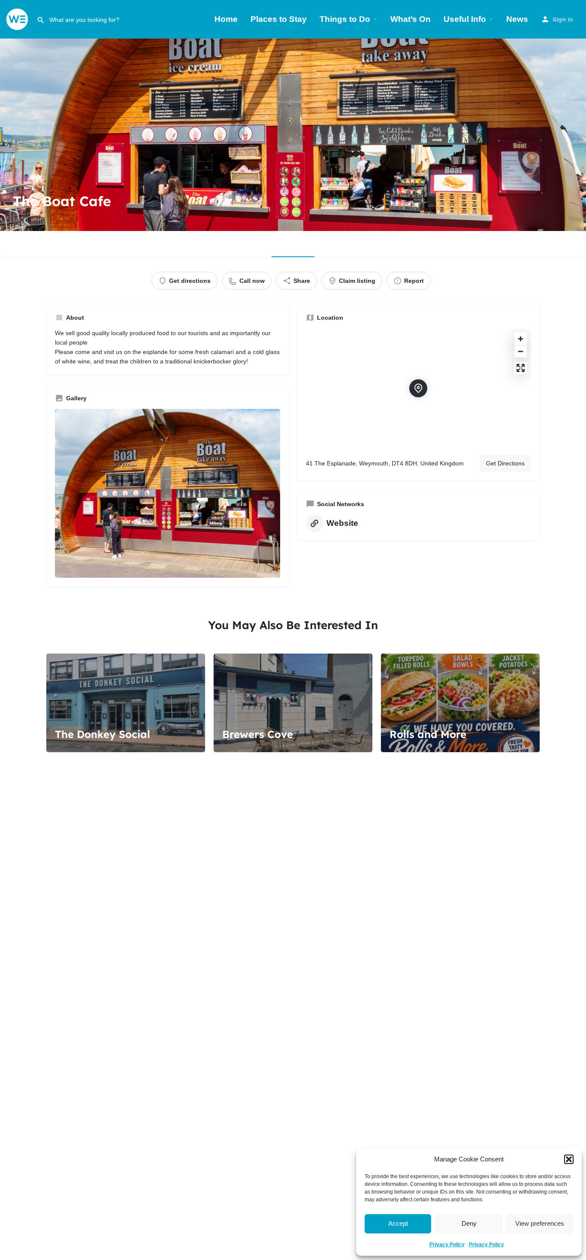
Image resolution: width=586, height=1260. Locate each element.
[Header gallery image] (293, 134)
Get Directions (505, 463)
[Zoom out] (520, 351)
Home (226, 19)
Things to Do (345, 19)
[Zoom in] (520, 339)
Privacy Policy (447, 1245)
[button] (569, 1159)
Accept (398, 1223)
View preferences (539, 1223)
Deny (469, 1223)
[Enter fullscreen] (520, 368)
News (517, 19)
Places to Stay (279, 19)
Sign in (563, 19)
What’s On (410, 19)
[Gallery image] (167, 493)
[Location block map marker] (418, 388)
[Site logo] (18, 18)
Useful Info (465, 19)
